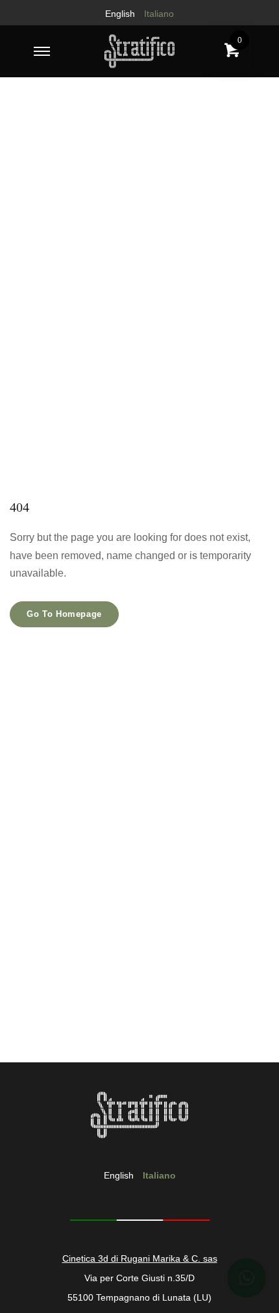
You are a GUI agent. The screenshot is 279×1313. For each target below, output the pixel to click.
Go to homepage (64, 614)
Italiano (159, 13)
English (120, 13)
